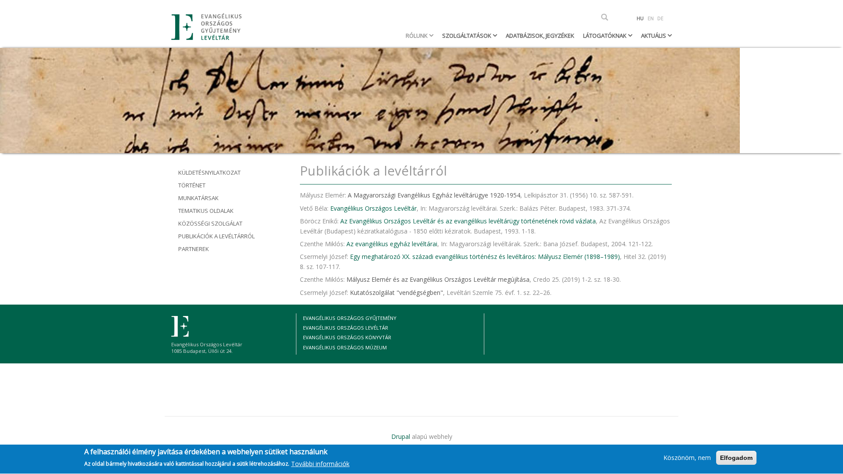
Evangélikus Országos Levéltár (373, 208)
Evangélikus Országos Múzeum (345, 347)
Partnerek (193, 249)
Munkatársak (198, 198)
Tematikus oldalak (206, 211)
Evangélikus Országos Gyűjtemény (349, 318)
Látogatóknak (605, 36)
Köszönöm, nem (687, 457)
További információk (320, 464)
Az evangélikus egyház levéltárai (391, 244)
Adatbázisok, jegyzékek (540, 36)
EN (651, 18)
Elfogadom (736, 457)
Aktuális (654, 36)
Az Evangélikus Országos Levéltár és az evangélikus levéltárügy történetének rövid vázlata (468, 221)
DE (660, 18)
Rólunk (417, 36)
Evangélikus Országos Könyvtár (347, 337)
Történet (191, 185)
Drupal (400, 436)
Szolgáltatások (467, 36)
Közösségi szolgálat (210, 223)
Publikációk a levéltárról (216, 236)
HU (640, 18)
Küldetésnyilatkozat (209, 172)
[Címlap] (209, 26)
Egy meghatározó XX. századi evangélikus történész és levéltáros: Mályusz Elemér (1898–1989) (485, 256)
